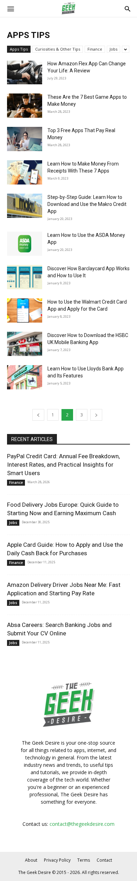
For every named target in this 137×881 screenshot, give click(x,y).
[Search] (127, 8)
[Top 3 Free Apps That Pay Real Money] (24, 139)
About (31, 860)
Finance (94, 49)
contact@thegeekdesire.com (82, 824)
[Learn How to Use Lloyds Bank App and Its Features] (24, 377)
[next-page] (96, 415)
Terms (83, 860)
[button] (10, 8)
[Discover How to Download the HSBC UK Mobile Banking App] (24, 344)
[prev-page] (38, 415)
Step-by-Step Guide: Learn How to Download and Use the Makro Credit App (86, 204)
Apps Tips (19, 49)
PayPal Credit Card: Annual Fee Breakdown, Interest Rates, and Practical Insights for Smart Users (63, 465)
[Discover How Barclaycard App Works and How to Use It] (24, 277)
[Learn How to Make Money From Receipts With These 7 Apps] (24, 172)
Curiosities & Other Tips (57, 49)
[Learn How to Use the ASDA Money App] (24, 244)
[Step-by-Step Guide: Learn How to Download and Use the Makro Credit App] (24, 206)
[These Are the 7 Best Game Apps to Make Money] (24, 105)
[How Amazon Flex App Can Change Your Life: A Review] (24, 72)
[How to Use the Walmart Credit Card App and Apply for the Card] (24, 310)
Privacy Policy (57, 860)
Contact (104, 860)
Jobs (113, 49)
